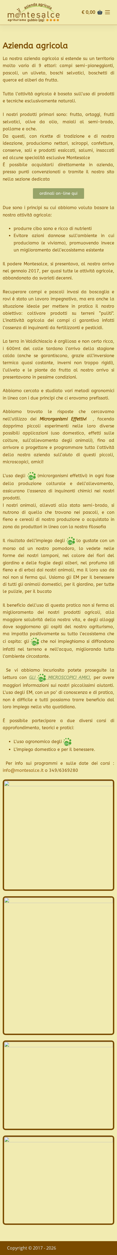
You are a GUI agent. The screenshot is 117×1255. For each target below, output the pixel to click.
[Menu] (107, 12)
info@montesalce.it (23, 770)
